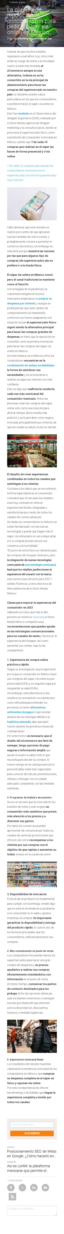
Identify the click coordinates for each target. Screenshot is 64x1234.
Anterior (11, 1147)
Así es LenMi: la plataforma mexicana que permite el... (28, 1168)
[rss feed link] (12, 1196)
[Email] (45, 1187)
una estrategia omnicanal (40, 564)
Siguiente (11, 1162)
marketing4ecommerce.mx (33, 38)
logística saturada (19, 721)
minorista (38, 617)
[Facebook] (11, 1187)
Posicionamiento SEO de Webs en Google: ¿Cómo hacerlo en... (32, 1153)
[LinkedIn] (34, 1187)
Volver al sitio (18, 2)
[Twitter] (22, 1187)
